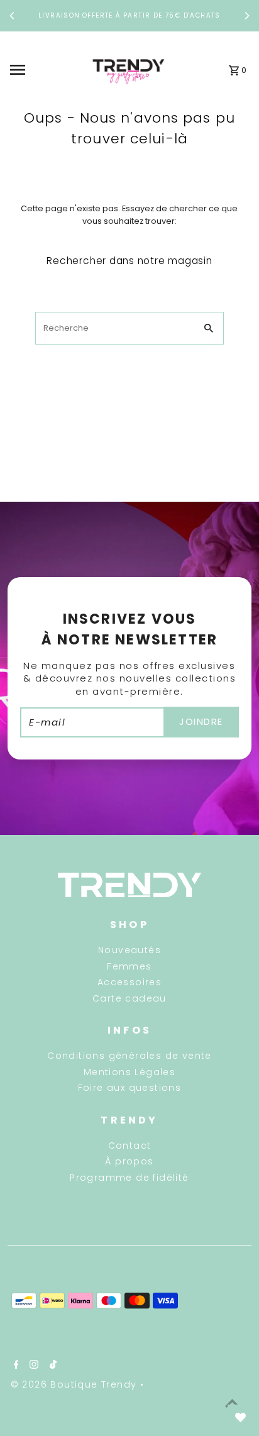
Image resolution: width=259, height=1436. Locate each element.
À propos (129, 1161)
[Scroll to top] (232, 1403)
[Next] (246, 15)
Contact (130, 1145)
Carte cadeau (129, 998)
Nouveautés (129, 950)
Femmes (129, 966)
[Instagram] (32, 1365)
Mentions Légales (129, 1072)
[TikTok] (52, 1365)
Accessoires (129, 982)
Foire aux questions (130, 1087)
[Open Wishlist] (240, 1417)
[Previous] (12, 15)
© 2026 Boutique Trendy (75, 1384)
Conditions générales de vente (129, 1055)
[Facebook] (15, 1365)
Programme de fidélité (129, 1177)
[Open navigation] (43, 70)
